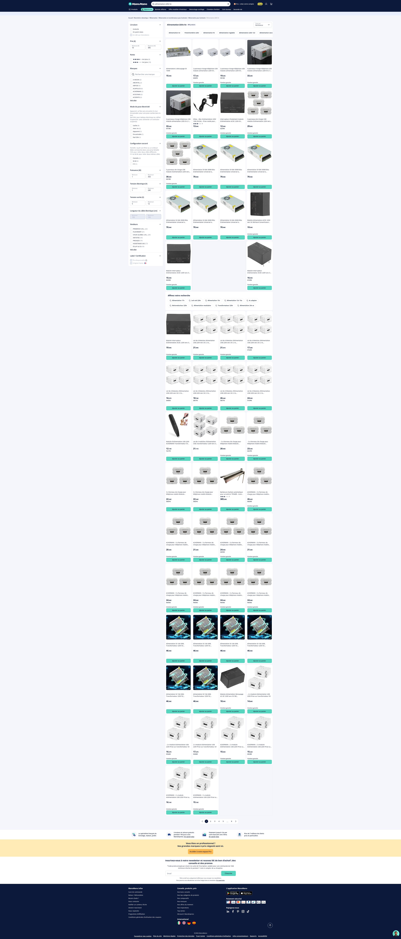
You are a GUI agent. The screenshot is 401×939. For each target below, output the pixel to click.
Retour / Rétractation (135, 895)
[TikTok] (248, 911)
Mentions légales (169, 936)
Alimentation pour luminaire (196, 18)
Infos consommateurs (240, 936)
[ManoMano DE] (189, 923)
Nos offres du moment (185, 905)
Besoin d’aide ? (133, 898)
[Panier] (271, 4)
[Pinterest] (238, 911)
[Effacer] (228, 4)
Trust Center (200, 936)
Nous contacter (133, 901)
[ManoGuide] (396, 933)
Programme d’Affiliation (136, 914)
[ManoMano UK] (184, 923)
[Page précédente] (202, 821)
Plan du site (157, 936)
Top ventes (181, 911)
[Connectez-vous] (266, 4)
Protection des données (185, 936)
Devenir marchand (135, 908)
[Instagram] (243, 911)
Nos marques (182, 901)
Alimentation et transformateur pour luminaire (173, 18)
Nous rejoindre (133, 911)
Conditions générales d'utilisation (219, 936)
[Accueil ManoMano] (138, 4)
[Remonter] (270, 925)
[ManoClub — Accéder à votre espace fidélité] (260, 4)
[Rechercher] (153, 4)
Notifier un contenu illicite (137, 905)
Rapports (253, 936)
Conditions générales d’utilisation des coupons (144, 917)
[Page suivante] (235, 821)
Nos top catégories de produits (188, 895)
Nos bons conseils (183, 892)
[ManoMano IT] (179, 923)
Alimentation (153, 18)
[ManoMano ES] (194, 923)
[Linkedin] (228, 911)
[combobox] (263, 24)
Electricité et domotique (141, 18)
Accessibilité (262, 936)
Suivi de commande (135, 892)
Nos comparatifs (183, 898)
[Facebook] (233, 911)
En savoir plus (220, 880)
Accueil (130, 18)
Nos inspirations (183, 908)
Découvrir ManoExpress (185, 914)
